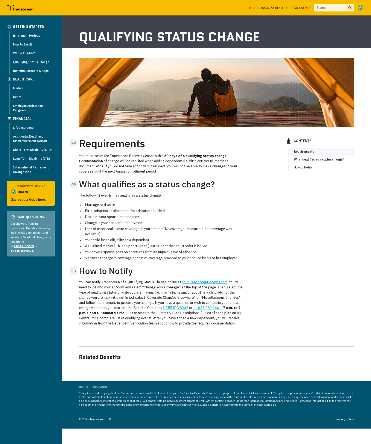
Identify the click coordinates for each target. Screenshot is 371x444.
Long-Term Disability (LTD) (31, 159)
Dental (17, 97)
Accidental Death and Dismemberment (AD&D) (30, 139)
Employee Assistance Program (28, 108)
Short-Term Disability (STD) (32, 150)
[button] (360, 7)
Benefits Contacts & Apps (31, 71)
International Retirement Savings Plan (31, 169)
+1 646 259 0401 (22, 250)
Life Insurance (23, 128)
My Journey (302, 7)
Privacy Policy (345, 419)
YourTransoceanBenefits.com (204, 282)
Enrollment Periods (26, 36)
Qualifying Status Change (31, 62)
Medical (18, 88)
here (41, 199)
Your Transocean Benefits (268, 7)
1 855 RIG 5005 (24, 246)
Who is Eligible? (24, 53)
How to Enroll (22, 44)
